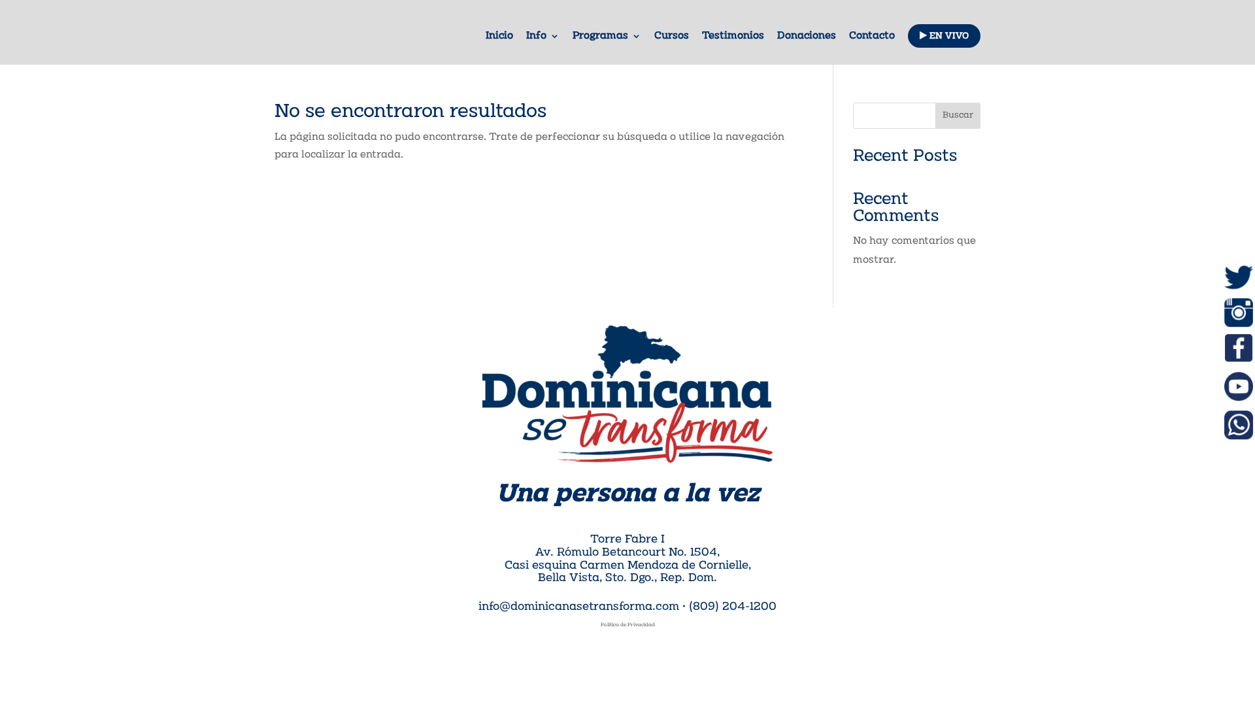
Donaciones (806, 36)
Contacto (872, 36)
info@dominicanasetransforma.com (578, 607)
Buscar (958, 115)
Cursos (671, 36)
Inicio (499, 36)
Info (536, 36)
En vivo (948, 36)
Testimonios (733, 36)
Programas (600, 36)
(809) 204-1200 (733, 607)
